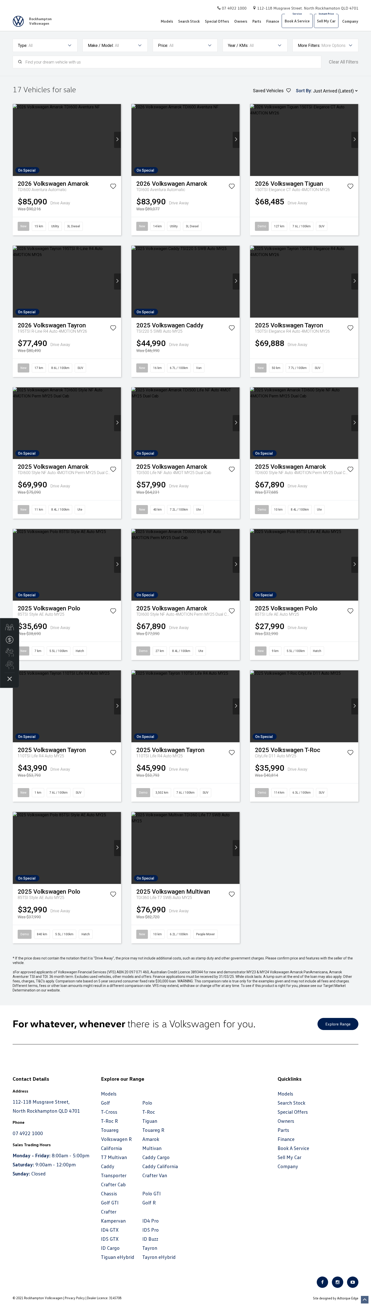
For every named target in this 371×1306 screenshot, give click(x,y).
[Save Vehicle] (113, 187)
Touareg (110, 1130)
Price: (163, 45)
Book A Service (297, 21)
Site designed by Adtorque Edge (335, 1298)
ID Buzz (150, 1239)
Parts (256, 21)
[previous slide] (16, 140)
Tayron (149, 1248)
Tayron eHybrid (159, 1257)
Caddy (107, 1166)
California (111, 1148)
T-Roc (148, 1112)
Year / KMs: (238, 45)
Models (167, 21)
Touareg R (153, 1130)
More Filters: (309, 45)
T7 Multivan (114, 1157)
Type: (22, 45)
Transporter (113, 1175)
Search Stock (189, 21)
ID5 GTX (110, 1239)
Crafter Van (154, 1175)
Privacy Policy (75, 1298)
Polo (147, 1103)
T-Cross (109, 1112)
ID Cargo (110, 1248)
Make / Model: (101, 45)
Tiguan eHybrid (117, 1257)
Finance (272, 21)
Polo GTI (151, 1193)
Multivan (152, 1148)
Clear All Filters (343, 62)
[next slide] (117, 140)
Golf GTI (110, 1202)
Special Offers (217, 21)
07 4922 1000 (234, 8)
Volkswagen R (116, 1139)
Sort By (303, 90)
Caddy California (160, 1166)
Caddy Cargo (156, 1157)
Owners (240, 21)
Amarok (150, 1139)
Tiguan (149, 1121)
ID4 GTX (110, 1230)
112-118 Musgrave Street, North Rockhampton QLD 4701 (307, 8)
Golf (105, 1103)
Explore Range (338, 1024)
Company (350, 21)
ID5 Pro (150, 1230)
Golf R (149, 1202)
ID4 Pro (150, 1221)
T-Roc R (109, 1121)
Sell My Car (326, 21)
